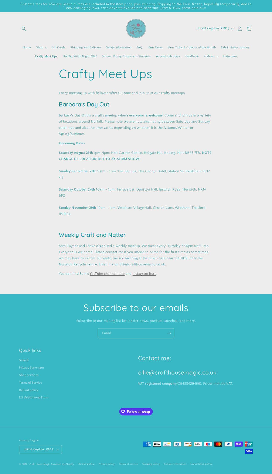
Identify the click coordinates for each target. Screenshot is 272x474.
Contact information (175, 464)
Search (24, 360)
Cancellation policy (201, 464)
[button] (23, 28)
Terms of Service (30, 382)
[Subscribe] (169, 333)
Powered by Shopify (62, 464)
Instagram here (144, 274)
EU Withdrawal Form (33, 397)
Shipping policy (151, 464)
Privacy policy (106, 464)
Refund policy (28, 390)
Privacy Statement (31, 367)
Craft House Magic (39, 464)
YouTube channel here (107, 274)
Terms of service (128, 464)
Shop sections (29, 375)
